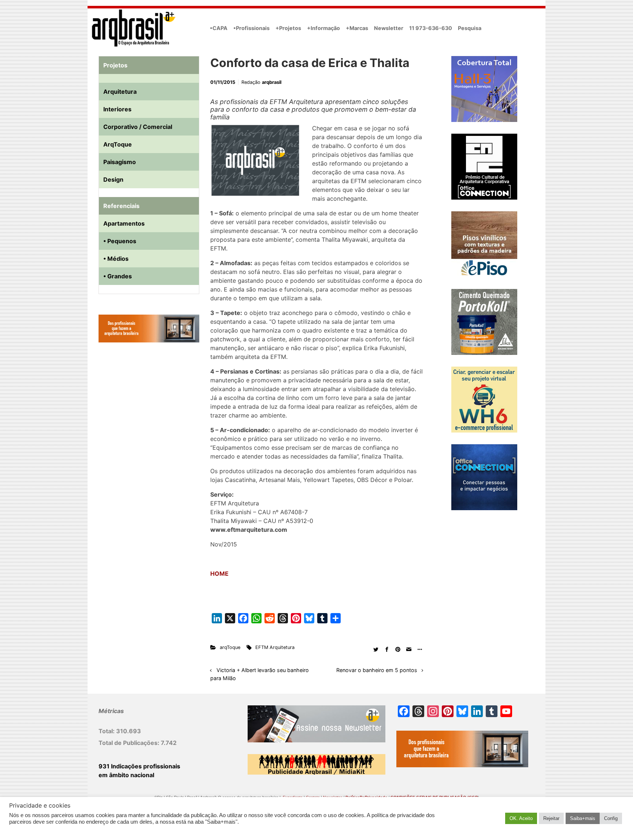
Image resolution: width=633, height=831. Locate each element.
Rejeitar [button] (551, 818)
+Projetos (288, 28)
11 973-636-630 (430, 28)
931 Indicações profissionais (139, 766)
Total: (107, 731)
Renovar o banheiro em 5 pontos (376, 670)
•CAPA (218, 28)
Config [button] (611, 818)
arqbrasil (271, 82)
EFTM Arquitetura (275, 647)
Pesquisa (469, 28)
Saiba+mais (582, 818)
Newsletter (388, 28)
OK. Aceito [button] (521, 818)
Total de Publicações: (130, 742)
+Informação (323, 28)
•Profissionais (251, 28)
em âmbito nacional (126, 775)
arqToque (230, 647)
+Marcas (357, 28)
